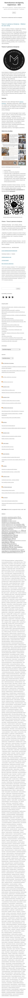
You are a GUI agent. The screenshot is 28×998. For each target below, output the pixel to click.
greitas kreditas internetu (13, 689)
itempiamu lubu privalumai (14, 678)
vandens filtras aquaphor (9, 548)
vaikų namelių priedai (17, 974)
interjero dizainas (14, 271)
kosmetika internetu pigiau (16, 807)
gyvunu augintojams (6, 731)
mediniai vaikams (18, 955)
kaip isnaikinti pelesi (19, 854)
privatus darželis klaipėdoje (7, 816)
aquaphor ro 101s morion (9, 521)
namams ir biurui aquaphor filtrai (14, 617)
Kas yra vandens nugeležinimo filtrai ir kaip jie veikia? (12, 337)
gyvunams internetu (21, 738)
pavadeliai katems (11, 741)
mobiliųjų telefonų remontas (7, 646)
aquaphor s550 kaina (6, 524)
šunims (12, 731)
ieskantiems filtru (10, 754)
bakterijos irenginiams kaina (16, 966)
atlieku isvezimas (12, 820)
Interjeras (8, 267)
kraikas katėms (5, 767)
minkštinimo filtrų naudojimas (15, 565)
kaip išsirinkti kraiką (14, 945)
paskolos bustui (9, 717)
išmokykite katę (4, 718)
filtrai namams (7, 578)
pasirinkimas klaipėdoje (10, 814)
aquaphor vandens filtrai (9, 528)
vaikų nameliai (21, 951)
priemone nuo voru (5, 630)
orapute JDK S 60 (15, 803)
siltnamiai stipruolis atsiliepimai (12, 668)
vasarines (20, 828)
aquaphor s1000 (20, 525)
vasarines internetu (5, 828)
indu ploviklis (9, 804)
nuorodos (23, 735)
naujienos (18, 735)
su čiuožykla (22, 780)
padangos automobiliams (21, 820)
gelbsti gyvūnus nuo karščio (15, 764)
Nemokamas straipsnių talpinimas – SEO (14, 4)
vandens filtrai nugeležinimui (20, 594)
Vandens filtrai (6, 386)
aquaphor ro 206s (15, 522)
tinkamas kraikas (22, 770)
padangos (15, 540)
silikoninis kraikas (22, 727)
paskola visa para (15, 856)
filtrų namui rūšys (13, 587)
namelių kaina (21, 953)
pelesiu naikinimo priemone (16, 971)
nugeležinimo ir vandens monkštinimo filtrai (10, 597)
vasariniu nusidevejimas (6, 846)
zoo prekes (22, 775)
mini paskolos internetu (19, 893)
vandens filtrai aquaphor (9, 544)
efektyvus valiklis (18, 788)
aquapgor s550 (7, 615)
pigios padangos (17, 699)
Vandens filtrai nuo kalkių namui (8, 390)
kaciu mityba (22, 717)
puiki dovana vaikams (6, 639)
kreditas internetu (9, 691)
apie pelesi (4, 853)
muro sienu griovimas (14, 801)
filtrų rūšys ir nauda (9, 566)
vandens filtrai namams (14, 995)
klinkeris (14, 790)
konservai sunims (16, 725)
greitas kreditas (5, 689)
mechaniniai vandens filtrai (8, 533)
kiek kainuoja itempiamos (9, 681)
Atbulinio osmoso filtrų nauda (8, 449)
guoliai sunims (18, 723)
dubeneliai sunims (22, 900)
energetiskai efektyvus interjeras (18, 268)
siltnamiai (20, 683)
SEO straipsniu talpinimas (8, 363)
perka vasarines (16, 835)
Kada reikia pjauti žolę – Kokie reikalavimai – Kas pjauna (13, 411)
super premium (17, 720)
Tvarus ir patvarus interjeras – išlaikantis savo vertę (14, 24)
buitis (22, 663)
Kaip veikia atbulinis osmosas (7, 318)
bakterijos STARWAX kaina (9, 788)
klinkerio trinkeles (16, 785)
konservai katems (14, 727)
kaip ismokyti (4, 744)
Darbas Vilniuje (9, 782)
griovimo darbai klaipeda (17, 963)
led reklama (4, 749)
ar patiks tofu (11, 733)
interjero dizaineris (21, 271)
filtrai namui (13, 591)
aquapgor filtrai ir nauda (13, 610)
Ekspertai (5, 422)
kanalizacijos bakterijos (14, 757)
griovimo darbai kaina (6, 806)
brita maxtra (9, 948)
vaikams (3, 665)
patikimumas (8, 803)
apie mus (14, 735)
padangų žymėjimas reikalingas (18, 651)
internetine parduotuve (15, 740)
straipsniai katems (12, 685)
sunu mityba (8, 738)
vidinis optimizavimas (9, 686)
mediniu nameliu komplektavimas (14, 796)
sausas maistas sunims (19, 728)
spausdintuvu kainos (22, 799)
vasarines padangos (19, 552)
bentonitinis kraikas (5, 728)
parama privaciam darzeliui (15, 675)
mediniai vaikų (15, 953)
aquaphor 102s (19, 625)
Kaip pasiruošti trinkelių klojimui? (8, 425)
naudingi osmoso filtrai (17, 573)
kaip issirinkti (8, 746)
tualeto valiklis (14, 799)
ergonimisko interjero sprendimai (8, 270)
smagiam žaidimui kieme (15, 639)
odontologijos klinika (9, 720)
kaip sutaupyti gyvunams (7, 730)
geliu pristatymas (14, 806)
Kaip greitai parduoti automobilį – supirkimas (11, 310)
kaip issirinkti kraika (5, 764)
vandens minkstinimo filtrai (13, 551)
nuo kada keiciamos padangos (19, 706)
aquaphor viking (21, 528)
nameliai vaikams (15, 778)
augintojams (4, 752)
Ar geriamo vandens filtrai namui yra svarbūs (11, 400)
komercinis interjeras (14, 273)
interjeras (8, 271)
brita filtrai (18, 531)
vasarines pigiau (16, 832)
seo (18, 540)
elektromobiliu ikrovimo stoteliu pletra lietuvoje (16, 649)
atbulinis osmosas (9, 530)
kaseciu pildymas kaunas (16, 798)
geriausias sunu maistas (20, 762)
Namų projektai (6, 453)
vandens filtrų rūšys (21, 587)
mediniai (9, 953)
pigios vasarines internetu (13, 845)
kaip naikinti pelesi (14, 791)
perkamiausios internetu (10, 943)
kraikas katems (15, 770)
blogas (9, 752)
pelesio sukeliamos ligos (6, 856)
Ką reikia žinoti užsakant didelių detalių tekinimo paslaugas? (14, 428)
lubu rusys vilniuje (8, 683)
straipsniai (13, 752)
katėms (15, 731)
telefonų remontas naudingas (16, 641)
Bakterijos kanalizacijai (8, 381)
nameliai (3, 778)
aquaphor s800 (20, 524)
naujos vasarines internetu (7, 843)
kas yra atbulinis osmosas (9, 571)
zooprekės (22, 769)
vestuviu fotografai (5, 801)
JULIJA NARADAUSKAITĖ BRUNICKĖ (9, 250)
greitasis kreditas (20, 688)
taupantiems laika (16, 830)
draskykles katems (5, 693)
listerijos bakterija (22, 670)
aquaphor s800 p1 (13, 525)
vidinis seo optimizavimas (17, 662)
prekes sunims (8, 743)
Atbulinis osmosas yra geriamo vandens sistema (11, 392)
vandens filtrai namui (10, 545)
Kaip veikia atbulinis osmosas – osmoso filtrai (11, 471)
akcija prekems (18, 744)
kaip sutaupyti (14, 738)
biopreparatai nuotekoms (18, 964)
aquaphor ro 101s (7, 519)
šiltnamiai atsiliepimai (22, 748)
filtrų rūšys (6, 565)
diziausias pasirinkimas (12, 838)
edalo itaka (19, 736)
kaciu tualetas (22, 725)
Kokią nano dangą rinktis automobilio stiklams (11, 417)
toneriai (22, 796)
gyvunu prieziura (23, 730)
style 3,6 (9, 775)
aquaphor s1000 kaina (6, 526)
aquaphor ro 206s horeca (7, 523)
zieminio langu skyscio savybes (8, 672)
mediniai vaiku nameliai (16, 795)
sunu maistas (22, 720)
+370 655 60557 (5, 260)
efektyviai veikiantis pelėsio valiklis (12, 657)
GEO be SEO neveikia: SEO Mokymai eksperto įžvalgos (12, 320)
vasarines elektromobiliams (12, 837)
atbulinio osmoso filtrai (6, 570)
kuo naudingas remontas (15, 654)
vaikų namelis (20, 777)
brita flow (13, 775)
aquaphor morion (16, 518)
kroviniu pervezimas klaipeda (7, 783)
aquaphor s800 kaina (6, 525)
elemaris (17, 775)
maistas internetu (15, 751)
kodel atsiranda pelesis (14, 670)
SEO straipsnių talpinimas (7, 263)
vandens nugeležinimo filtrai (9, 552)
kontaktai (9, 735)
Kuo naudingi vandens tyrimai (8, 482)
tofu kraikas (12, 728)
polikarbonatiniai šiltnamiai (17, 746)
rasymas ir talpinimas (11, 827)
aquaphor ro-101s (16, 613)
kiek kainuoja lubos (18, 681)
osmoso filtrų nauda (17, 563)
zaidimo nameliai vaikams (6, 795)
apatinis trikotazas (21, 806)
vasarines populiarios (17, 833)
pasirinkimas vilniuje (9, 676)
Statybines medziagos (7, 487)
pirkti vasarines (4, 838)
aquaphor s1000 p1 (14, 526)
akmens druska (18, 859)
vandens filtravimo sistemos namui (17, 579)
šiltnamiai (19, 761)
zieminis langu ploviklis (10, 702)
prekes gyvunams (16, 730)
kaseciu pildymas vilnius (6, 798)
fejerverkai (4, 754)
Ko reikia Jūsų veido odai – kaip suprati (9, 341)
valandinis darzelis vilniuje (12, 722)
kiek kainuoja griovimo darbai (17, 793)
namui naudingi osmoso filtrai (16, 589)
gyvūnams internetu (12, 767)
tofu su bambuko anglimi (6, 714)
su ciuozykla (17, 780)
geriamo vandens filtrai (11, 532)
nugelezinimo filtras (10, 535)
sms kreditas (8, 858)
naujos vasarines (9, 832)
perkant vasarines (8, 848)
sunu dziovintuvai (8, 725)
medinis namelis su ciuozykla (12, 694)
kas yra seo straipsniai (9, 660)
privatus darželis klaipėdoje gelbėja (13, 812)
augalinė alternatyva (19, 733)
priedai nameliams (13, 951)
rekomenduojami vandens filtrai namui (15, 586)
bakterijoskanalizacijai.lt (6, 811)
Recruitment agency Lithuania (18, 782)
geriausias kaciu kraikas (6, 642)
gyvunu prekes (21, 731)
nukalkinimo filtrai (9, 538)
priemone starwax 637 (11, 786)
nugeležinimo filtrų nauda (9, 594)
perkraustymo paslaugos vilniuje (14, 718)
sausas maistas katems (6, 727)
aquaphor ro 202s (5, 626)
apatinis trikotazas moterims (13, 809)
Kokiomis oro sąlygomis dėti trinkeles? (9, 469)
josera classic (14, 659)
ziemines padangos (17, 704)
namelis (10, 958)
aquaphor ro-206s (15, 621)
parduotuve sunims (16, 822)
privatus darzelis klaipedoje (16, 819)
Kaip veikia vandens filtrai (7, 336)
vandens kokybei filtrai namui (14, 583)
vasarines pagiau (21, 841)
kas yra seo (14, 631)
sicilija (20, 858)
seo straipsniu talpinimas (16, 634)
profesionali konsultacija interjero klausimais (14, 276)
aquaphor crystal (6, 517)
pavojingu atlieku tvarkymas (18, 804)
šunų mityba (11, 765)
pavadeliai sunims (19, 741)
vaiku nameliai (11, 780)
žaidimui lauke (22, 778)
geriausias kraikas (9, 769)
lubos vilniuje (15, 683)
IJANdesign (4, 271)
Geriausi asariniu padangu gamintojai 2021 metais (15, 712)
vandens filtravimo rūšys (18, 562)
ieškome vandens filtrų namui (15, 581)
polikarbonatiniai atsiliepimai (11, 748)
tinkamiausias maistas (6, 751)
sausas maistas (18, 765)
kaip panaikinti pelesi (6, 971)
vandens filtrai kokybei (15, 578)
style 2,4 (5, 775)
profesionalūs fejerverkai (6, 770)
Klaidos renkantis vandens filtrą (8, 438)
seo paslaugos (22, 540)
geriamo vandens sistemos (20, 599)
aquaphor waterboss (7, 529)
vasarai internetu (16, 848)
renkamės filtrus (23, 749)
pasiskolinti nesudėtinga (18, 686)
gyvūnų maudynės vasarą (15, 940)
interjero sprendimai (6, 273)
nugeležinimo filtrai (10, 537)
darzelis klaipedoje (15, 811)
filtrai (23, 530)
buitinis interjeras (8, 268)
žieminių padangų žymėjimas (7, 562)
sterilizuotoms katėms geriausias (20, 646)
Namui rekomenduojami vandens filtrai (10, 500)
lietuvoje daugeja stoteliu (6, 651)
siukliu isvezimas (9, 785)
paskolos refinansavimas (18, 691)
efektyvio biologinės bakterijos (12, 759)
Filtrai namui (5, 443)
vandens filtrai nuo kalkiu (12, 547)
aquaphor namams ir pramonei (17, 607)
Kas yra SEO (5, 497)
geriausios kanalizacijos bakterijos (12, 673)
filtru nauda (21, 754)
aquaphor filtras (6, 518)
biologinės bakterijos (18, 756)
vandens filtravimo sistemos (9, 549)
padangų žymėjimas (19, 560)
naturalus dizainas (9, 275)
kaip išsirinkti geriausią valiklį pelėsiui (17, 638)
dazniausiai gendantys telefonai (18, 642)
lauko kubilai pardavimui (14, 630)
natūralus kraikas (15, 947)
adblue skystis (22, 673)
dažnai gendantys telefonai (16, 647)
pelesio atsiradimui (10, 853)
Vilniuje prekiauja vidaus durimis (8, 490)
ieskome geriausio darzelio (19, 676)
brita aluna (14, 773)
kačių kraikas (23, 765)
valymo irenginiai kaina (6, 819)
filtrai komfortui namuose (15, 576)
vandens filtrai (8, 542)
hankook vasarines (8, 835)
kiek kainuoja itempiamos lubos (12, 680)
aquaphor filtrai (16, 517)
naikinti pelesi (8, 793)
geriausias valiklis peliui (14, 655)
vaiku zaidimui (17, 672)
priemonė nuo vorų (21, 633)
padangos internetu (15, 697)
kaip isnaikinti (7, 791)
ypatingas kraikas (10, 744)
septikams (9, 799)
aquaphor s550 (16, 523)
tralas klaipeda (16, 783)
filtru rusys (4, 772)
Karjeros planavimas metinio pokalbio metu (10, 324)
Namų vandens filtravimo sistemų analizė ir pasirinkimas (13, 492)
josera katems (20, 722)
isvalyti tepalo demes (10, 696)
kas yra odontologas (22, 772)
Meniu (14, 12)
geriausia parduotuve (6, 740)
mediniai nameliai (13, 777)
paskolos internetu (5, 688)
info (25, 728)
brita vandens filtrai (6, 761)
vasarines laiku (21, 837)
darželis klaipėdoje (19, 814)
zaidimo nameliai (17, 972)
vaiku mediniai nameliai (17, 958)
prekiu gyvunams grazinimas (14, 715)
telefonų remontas (7, 631)
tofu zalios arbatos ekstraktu (17, 714)
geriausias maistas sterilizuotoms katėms (9, 644)
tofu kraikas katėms (5, 777)
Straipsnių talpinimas (8, 279)
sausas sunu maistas (16, 743)
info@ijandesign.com (6, 257)
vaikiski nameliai (5, 780)
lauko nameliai (8, 778)
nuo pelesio (18, 817)
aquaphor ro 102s (7, 522)
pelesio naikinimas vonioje (15, 969)
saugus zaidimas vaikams (6, 667)
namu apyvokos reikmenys (15, 663)
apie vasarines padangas (11, 851)
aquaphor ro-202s (15, 620)
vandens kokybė (20, 549)
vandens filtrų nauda (11, 568)
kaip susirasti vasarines (9, 850)
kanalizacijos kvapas (5, 757)
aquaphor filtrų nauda (19, 608)
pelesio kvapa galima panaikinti (18, 628)
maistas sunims (12, 762)
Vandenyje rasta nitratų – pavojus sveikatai (10, 479)
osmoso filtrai (7, 540)
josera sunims (4, 723)
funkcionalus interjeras (20, 270)
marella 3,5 (4, 950)
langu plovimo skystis (19, 702)
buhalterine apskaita (5, 675)
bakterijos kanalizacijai (20, 665)
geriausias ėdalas (22, 751)
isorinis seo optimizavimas (7, 662)
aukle (22, 817)
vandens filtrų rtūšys (16, 584)
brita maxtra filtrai (5, 773)
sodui (25, 759)
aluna (10, 773)
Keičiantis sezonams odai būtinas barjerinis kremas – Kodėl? (14, 339)
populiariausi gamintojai (21, 851)
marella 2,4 (19, 773)
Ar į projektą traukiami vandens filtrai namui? (11, 457)
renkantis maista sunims (14, 861)
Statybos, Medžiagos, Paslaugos (9, 377)
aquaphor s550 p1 (13, 524)
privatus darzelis (5, 678)
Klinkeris (5, 466)
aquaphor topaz (21, 526)
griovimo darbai (23, 532)
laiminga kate (19, 685)
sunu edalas (4, 722)
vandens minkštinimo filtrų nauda (8, 596)
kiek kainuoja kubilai (6, 647)
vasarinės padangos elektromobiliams (9, 652)
